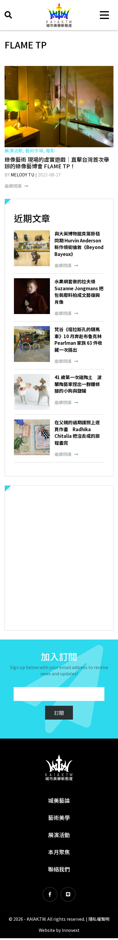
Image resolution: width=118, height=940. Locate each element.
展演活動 (59, 835)
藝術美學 (59, 817)
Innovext (71, 930)
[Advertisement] (59, 558)
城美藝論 (59, 800)
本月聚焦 (59, 852)
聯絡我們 (59, 869)
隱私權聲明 (99, 919)
